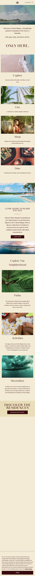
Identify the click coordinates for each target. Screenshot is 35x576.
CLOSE (17, 572)
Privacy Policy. (28, 569)
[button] (32, 2)
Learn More (17, 236)
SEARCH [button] (28, 2)
